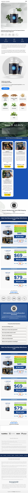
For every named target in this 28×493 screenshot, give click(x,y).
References (5, 455)
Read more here (21, 479)
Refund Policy (26, 455)
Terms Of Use (9, 455)
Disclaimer (13, 455)
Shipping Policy (21, 455)
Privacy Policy (16, 455)
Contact (1, 455)
